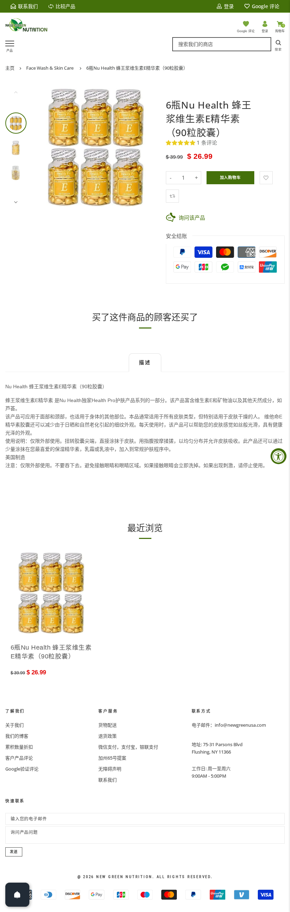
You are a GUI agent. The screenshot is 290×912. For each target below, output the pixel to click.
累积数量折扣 (19, 747)
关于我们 (14, 725)
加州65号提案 (112, 758)
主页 (9, 68)
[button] (181, 142)
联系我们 (107, 780)
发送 (14, 851)
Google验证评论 (22, 769)
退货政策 (107, 736)
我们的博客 (16, 736)
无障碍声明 (109, 769)
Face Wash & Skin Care (50, 68)
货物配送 (107, 725)
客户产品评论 (19, 758)
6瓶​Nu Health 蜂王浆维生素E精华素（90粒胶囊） (137, 68)
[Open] (17, 895)
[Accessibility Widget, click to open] (278, 456)
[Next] (147, 147)
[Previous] (47, 147)
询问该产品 (192, 217)
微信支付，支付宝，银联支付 (128, 747)
